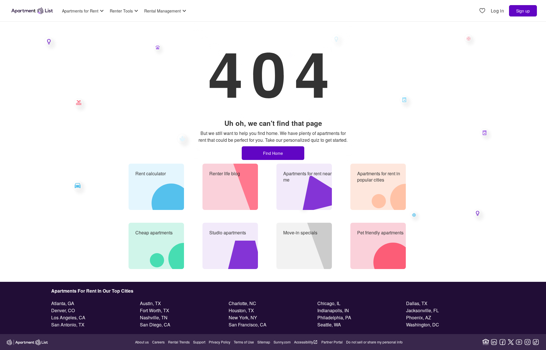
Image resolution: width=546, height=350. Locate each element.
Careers (158, 341)
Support (199, 341)
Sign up (523, 11)
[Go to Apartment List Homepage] (32, 11)
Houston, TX (241, 310)
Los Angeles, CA (68, 317)
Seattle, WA (329, 324)
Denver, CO (63, 310)
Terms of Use (244, 341)
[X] (510, 342)
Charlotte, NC (242, 303)
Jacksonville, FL (422, 310)
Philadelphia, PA (334, 317)
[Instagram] (527, 342)
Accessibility (303, 341)
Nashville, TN (153, 317)
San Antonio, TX (67, 324)
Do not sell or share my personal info (374, 341)
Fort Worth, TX (154, 310)
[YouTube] (519, 342)
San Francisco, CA (247, 324)
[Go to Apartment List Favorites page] (482, 11)
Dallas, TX (416, 303)
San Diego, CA (155, 324)
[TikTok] (535, 342)
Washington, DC (422, 324)
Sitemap (263, 341)
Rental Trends (179, 341)
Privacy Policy (219, 341)
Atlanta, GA (62, 303)
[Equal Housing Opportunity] (485, 342)
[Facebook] (502, 342)
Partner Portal (332, 341)
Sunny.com (282, 341)
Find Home (273, 153)
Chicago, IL (328, 303)
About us (142, 341)
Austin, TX (150, 303)
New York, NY (243, 317)
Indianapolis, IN (333, 310)
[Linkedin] (494, 342)
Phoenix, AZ (418, 317)
